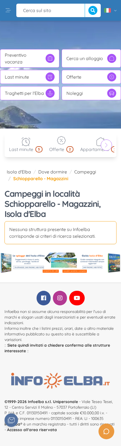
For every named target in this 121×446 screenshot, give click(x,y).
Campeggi (85, 172)
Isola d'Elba (19, 172)
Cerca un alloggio (84, 58)
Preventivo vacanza (15, 58)
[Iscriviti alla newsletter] (11, 420)
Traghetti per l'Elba (24, 93)
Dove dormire (52, 172)
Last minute (17, 77)
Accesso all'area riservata (32, 429)
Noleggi (74, 93)
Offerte (73, 77)
